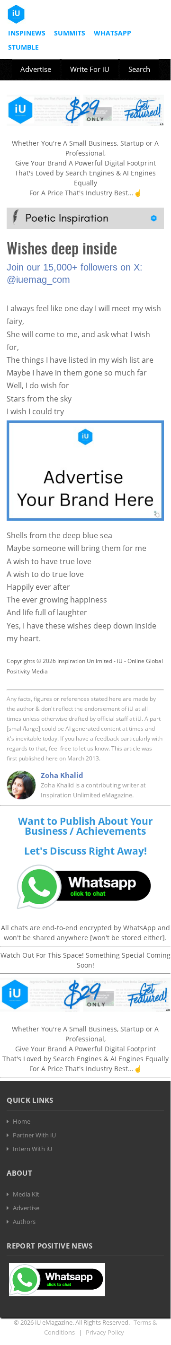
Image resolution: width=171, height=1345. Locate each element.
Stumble (23, 47)
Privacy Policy (105, 1332)
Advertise (35, 69)
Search (139, 69)
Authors (24, 1221)
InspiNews (26, 32)
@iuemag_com (38, 279)
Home (21, 1121)
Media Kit (26, 1194)
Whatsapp (112, 32)
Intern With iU (32, 1148)
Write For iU (89, 69)
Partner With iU (34, 1135)
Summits (69, 32)
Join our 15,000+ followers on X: (75, 267)
